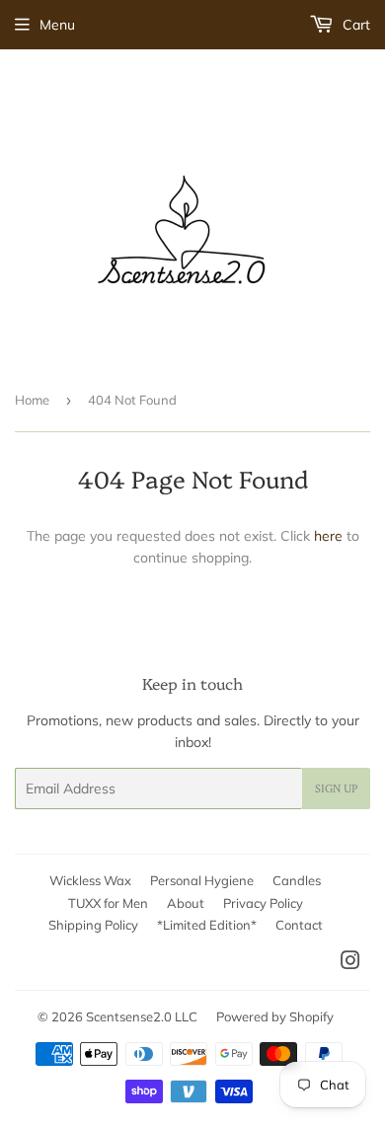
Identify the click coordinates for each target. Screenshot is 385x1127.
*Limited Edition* (207, 925)
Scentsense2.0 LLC (141, 1016)
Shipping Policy (93, 925)
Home (32, 400)
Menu (57, 25)
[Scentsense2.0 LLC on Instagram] (350, 963)
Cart (354, 25)
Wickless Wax (90, 880)
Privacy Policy (263, 903)
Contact (299, 925)
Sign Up (336, 789)
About (185, 903)
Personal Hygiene (202, 880)
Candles (296, 880)
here (328, 536)
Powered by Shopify (275, 1016)
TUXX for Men (108, 903)
